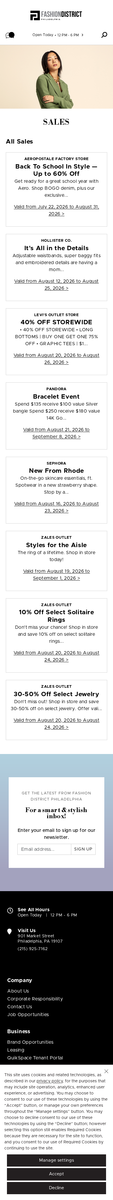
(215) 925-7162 (33, 949)
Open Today (42, 35)
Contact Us (19, 1006)
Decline (56, 1188)
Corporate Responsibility (35, 999)
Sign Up (83, 849)
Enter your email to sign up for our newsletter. (57, 834)
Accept (56, 1174)
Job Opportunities (28, 1014)
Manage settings (56, 1160)
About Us (18, 991)
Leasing (15, 1050)
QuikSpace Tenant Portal (35, 1058)
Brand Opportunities (30, 1042)
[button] (10, 35)
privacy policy (50, 1081)
